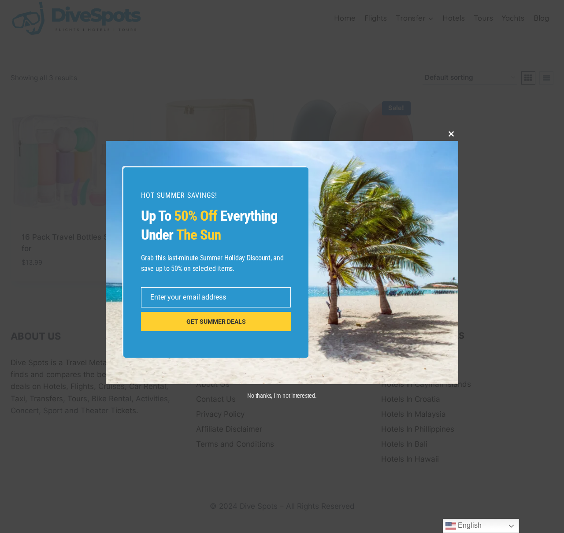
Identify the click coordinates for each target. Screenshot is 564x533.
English (469, 525)
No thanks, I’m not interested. (281, 395)
